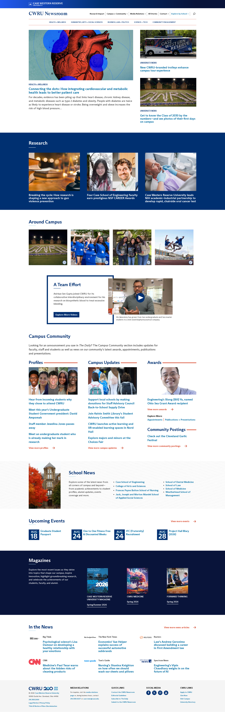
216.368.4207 (75, 699)
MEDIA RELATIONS (79, 688)
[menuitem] (58, 22)
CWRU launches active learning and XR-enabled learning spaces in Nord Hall (111, 427)
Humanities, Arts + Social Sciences (87, 22)
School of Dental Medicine (180, 482)
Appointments (154, 419)
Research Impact (97, 14)
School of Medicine (176, 488)
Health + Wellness (57, 22)
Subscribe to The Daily (119, 699)
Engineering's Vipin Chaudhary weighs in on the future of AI (171, 668)
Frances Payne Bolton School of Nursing (137, 490)
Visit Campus (185, 699)
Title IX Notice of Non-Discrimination (43, 706)
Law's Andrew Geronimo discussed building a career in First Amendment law (171, 645)
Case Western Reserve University (47, 693)
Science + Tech (141, 22)
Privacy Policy (45, 703)
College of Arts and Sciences (131, 486)
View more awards (157, 409)
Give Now (183, 695)
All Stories (152, 14)
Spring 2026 (132, 601)
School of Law (173, 485)
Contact (164, 14)
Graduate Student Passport (50, 532)
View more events (180, 521)
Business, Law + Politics (118, 22)
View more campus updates (102, 448)
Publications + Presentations (180, 419)
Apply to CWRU (186, 692)
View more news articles (176, 627)
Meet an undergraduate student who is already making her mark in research (52, 438)
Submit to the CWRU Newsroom (123, 702)
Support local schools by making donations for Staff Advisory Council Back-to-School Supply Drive (111, 403)
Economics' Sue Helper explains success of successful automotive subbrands (112, 646)
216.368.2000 (34, 700)
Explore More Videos (66, 314)
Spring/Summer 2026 (97, 605)
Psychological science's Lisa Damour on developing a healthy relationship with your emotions (60, 646)
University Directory (187, 702)
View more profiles (38, 448)
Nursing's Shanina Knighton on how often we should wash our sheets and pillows (116, 668)
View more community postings (163, 446)
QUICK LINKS (117, 688)
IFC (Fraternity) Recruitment (135, 532)
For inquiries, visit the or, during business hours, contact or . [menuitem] (84, 695)
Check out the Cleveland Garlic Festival (167, 438)
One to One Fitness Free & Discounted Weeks (97, 532)
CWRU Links (186, 688)
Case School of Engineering (130, 482)
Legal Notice (33, 703)
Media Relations (137, 14)
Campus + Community (116, 14)
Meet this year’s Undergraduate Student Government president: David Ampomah (53, 413)
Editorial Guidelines (118, 695)
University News (148, 63)
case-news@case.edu (91, 699)
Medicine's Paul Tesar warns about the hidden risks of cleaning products (60, 668)
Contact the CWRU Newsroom (123, 692)
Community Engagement (164, 22)
